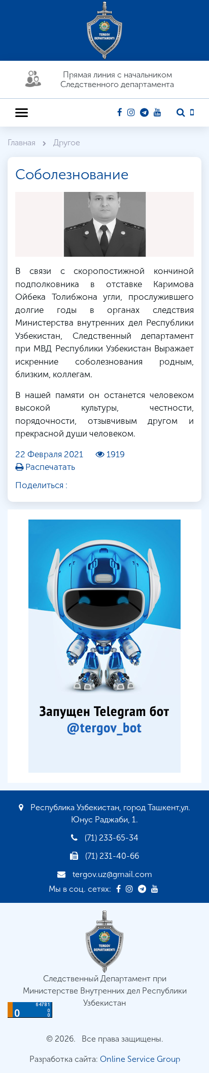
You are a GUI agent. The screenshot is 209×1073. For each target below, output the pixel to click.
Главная (23, 142)
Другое (66, 142)
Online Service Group (140, 1059)
